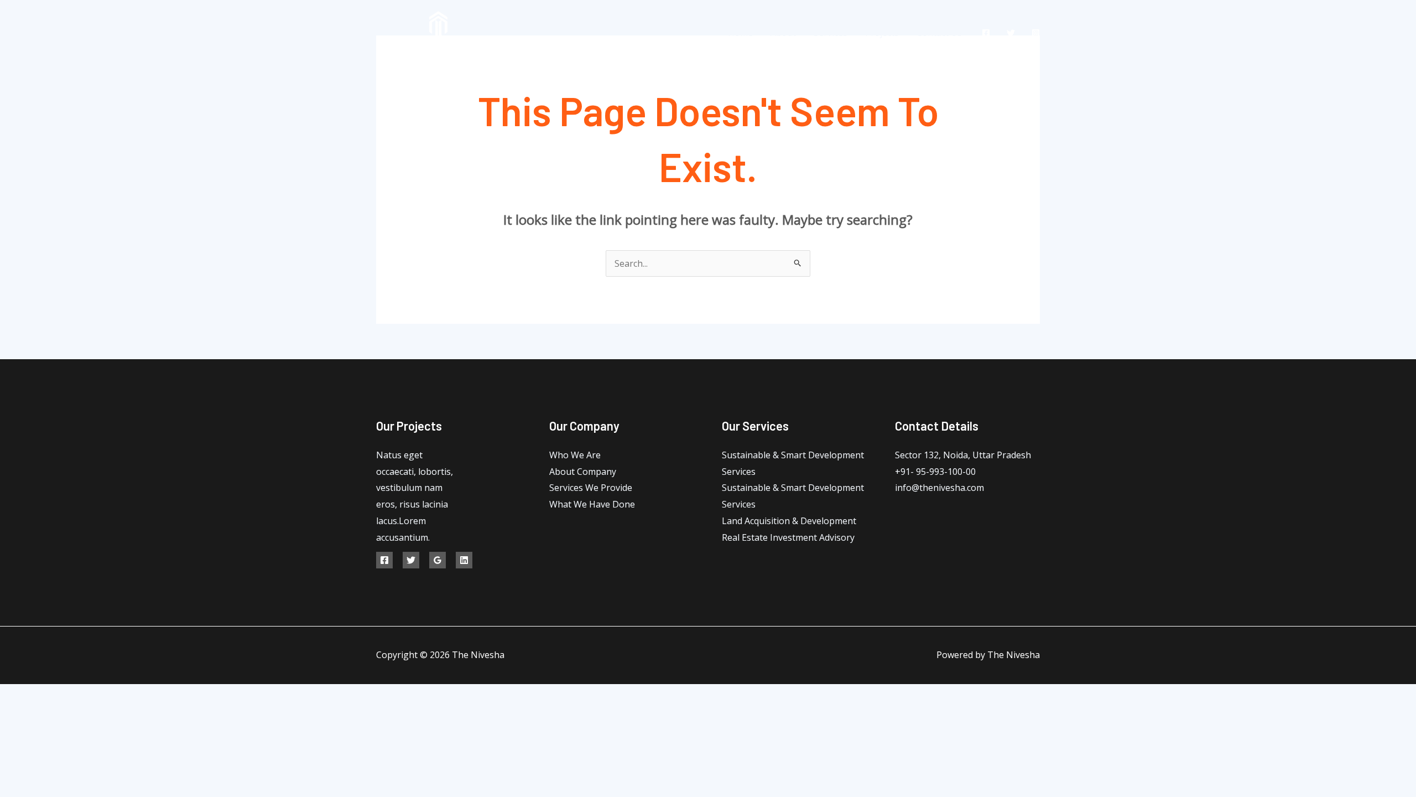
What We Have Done (592, 504)
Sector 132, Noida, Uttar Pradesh (963, 455)
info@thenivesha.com (939, 488)
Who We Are (575, 455)
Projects (882, 33)
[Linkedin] (464, 560)
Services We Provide (590, 488)
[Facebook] (986, 33)
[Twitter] (1011, 33)
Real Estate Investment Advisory (788, 537)
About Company (582, 471)
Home (740, 33)
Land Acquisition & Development (789, 521)
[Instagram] (1036, 33)
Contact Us (939, 33)
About (783, 33)
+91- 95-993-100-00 (935, 471)
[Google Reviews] (437, 560)
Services (830, 33)
